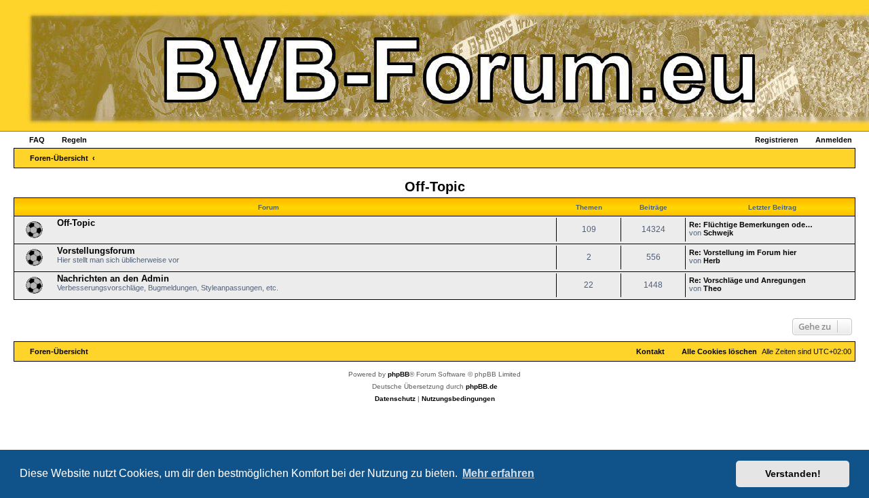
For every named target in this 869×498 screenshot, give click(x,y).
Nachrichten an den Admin (113, 278)
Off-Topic (435, 186)
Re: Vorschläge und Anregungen (747, 280)
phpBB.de (482, 386)
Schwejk (718, 233)
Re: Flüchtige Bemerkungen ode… (751, 225)
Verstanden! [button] (793, 473)
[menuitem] (31, 140)
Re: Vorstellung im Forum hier (742, 252)
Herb (711, 260)
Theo (712, 288)
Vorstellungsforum (96, 251)
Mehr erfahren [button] (498, 473)
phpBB (398, 374)
